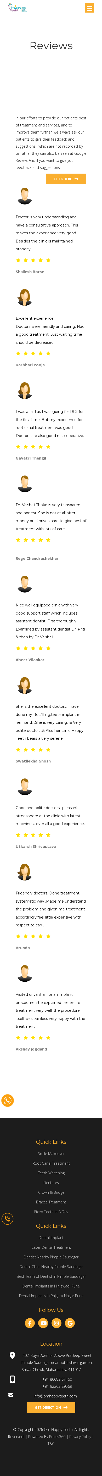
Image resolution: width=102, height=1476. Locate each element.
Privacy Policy (80, 1436)
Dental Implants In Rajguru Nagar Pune (51, 1295)
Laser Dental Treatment (51, 1247)
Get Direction (48, 1407)
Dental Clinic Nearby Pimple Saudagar (51, 1266)
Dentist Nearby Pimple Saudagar (51, 1256)
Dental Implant (51, 1237)
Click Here (63, 178)
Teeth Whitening (51, 1172)
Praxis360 (57, 1436)
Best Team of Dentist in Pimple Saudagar (51, 1276)
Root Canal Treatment (51, 1163)
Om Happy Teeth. (59, 1429)
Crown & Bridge (51, 1192)
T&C (51, 1443)
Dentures (51, 1182)
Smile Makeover (51, 1153)
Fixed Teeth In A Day (51, 1211)
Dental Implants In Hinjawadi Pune (51, 1286)
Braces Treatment (51, 1201)
